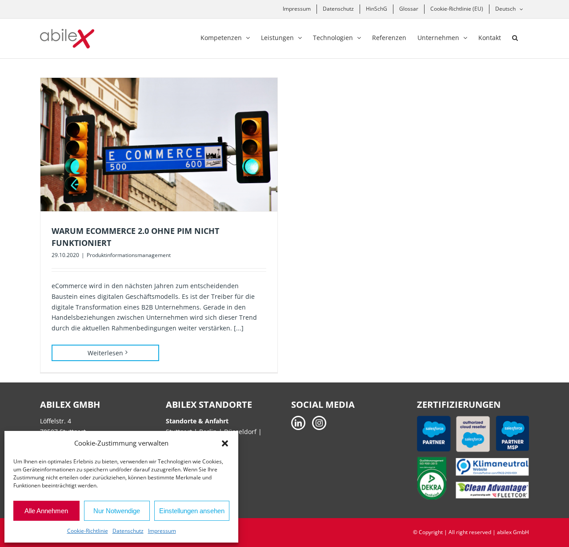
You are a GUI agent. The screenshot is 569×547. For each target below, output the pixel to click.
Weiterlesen (105, 353)
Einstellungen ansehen (191, 511)
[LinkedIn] (298, 423)
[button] (224, 443)
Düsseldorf (241, 431)
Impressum (162, 531)
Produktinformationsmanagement (129, 255)
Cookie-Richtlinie (87, 531)
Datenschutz (128, 531)
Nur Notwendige (116, 511)
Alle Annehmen (46, 511)
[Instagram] (319, 423)
